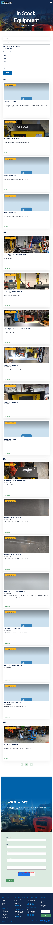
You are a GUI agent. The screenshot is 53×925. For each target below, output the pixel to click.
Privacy (32, 920)
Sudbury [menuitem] (29, 909)
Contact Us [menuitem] (4, 904)
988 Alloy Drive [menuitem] (17, 902)
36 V (5, 62)
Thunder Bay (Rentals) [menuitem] (19, 911)
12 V (5, 55)
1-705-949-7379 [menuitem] (31, 902)
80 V (5, 68)
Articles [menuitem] (3, 903)
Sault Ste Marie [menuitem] (30, 899)
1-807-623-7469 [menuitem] (18, 914)
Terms (37, 920)
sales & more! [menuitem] (44, 906)
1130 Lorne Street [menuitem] (31, 911)
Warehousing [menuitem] (5, 917)
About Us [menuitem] (4, 899)
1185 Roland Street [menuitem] (18, 912)
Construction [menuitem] (5, 911)
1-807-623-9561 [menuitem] (18, 903)
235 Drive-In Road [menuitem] (31, 900)
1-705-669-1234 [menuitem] (31, 912)
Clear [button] (13, 52)
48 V (5, 65)
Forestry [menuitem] (4, 913)
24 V (5, 58)
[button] (7, 3)
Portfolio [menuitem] (4, 902)
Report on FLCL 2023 (45, 920)
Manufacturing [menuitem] (5, 915)
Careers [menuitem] (3, 900)
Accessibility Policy (46, 921)
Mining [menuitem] (3, 910)
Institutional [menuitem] (4, 914)
